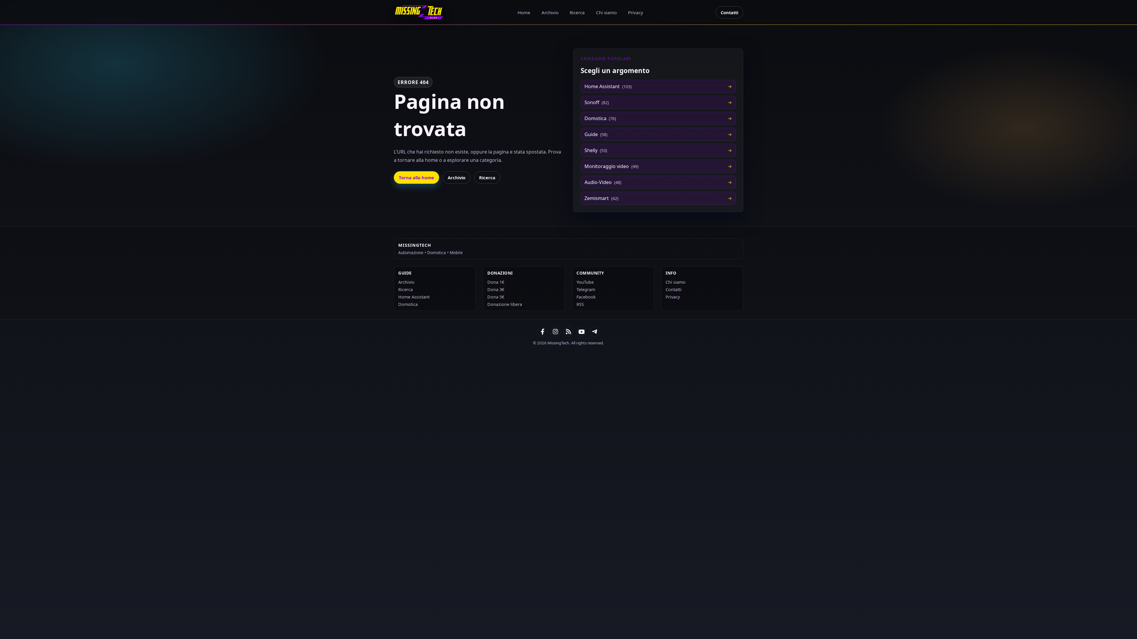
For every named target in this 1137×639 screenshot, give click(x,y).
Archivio (550, 12)
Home (524, 12)
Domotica (408, 304)
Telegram (585, 289)
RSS (580, 304)
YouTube (585, 282)
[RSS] (568, 332)
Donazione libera (504, 304)
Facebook (586, 297)
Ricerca (577, 12)
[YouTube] (581, 332)
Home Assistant (414, 297)
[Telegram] (595, 332)
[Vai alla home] (419, 12)
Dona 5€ (495, 297)
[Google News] (555, 332)
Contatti (729, 12)
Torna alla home (416, 177)
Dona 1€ (495, 282)
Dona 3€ (495, 289)
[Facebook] (542, 332)
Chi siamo (606, 12)
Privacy (635, 12)
